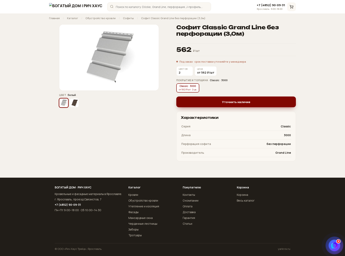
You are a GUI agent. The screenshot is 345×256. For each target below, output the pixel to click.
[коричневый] (74, 102)
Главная (54, 18)
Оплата (187, 206)
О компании (190, 200)
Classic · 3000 (188, 87)
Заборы (133, 229)
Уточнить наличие (236, 102)
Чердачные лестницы (142, 223)
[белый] (63, 102)
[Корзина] (291, 6)
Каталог (72, 18)
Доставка (189, 212)
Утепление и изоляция (143, 206)
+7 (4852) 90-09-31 (271, 7)
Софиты (128, 18)
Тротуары (135, 235)
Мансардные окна (140, 218)
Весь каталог (246, 200)
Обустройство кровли (100, 18)
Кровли (133, 195)
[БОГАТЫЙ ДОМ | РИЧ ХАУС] (75, 7)
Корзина (242, 195)
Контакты (189, 195)
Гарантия (189, 218)
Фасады (133, 212)
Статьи (187, 223)
